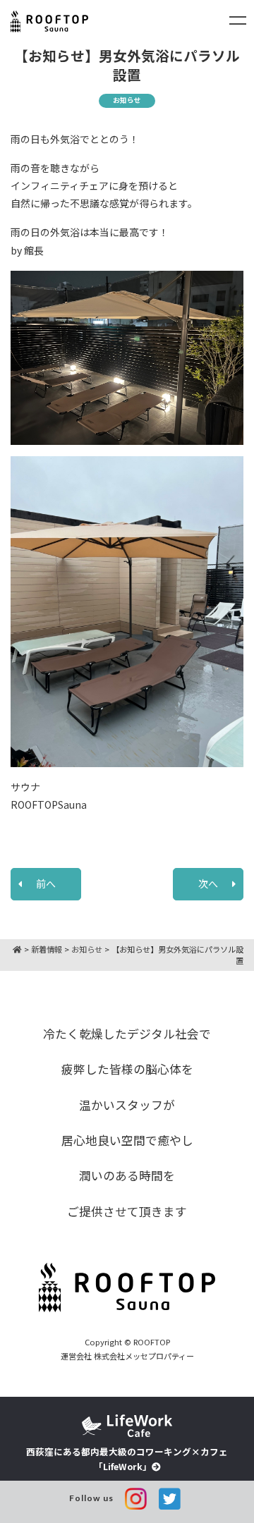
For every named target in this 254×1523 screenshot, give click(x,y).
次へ (208, 883)
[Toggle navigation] (238, 20)
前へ (46, 883)
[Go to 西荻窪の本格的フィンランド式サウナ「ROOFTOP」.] (17, 949)
